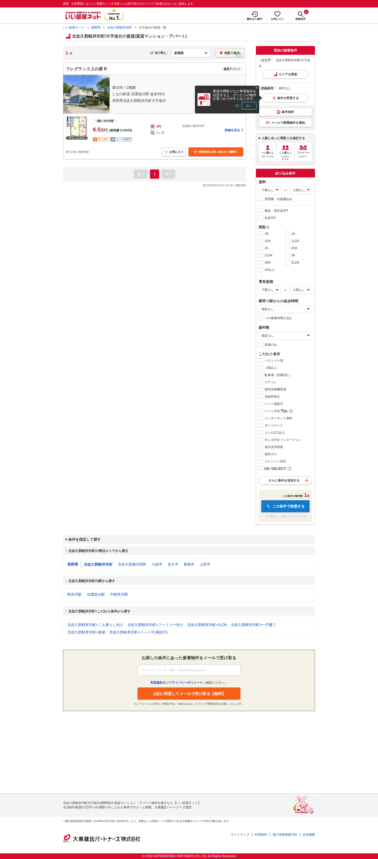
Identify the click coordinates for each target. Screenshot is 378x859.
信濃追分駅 (96, 594)
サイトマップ (240, 834)
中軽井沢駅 (119, 594)
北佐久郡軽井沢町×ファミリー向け (155, 625)
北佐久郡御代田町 (132, 564)
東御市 (189, 564)
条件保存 (288, 112)
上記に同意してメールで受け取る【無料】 (189, 693)
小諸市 (157, 564)
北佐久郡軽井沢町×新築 (86, 632)
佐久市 (173, 564)
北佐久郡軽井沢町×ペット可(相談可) (138, 632)
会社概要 (309, 834)
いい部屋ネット (74, 27)
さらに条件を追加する (284, 480)
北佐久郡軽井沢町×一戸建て (253, 625)
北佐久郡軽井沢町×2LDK (207, 625)
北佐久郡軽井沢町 (119, 27)
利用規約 (261, 834)
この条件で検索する (288, 506)
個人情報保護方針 (285, 834)
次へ (249, 106)
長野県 (96, 27)
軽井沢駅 (74, 594)
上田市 (205, 564)
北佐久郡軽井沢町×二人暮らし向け (95, 625)
